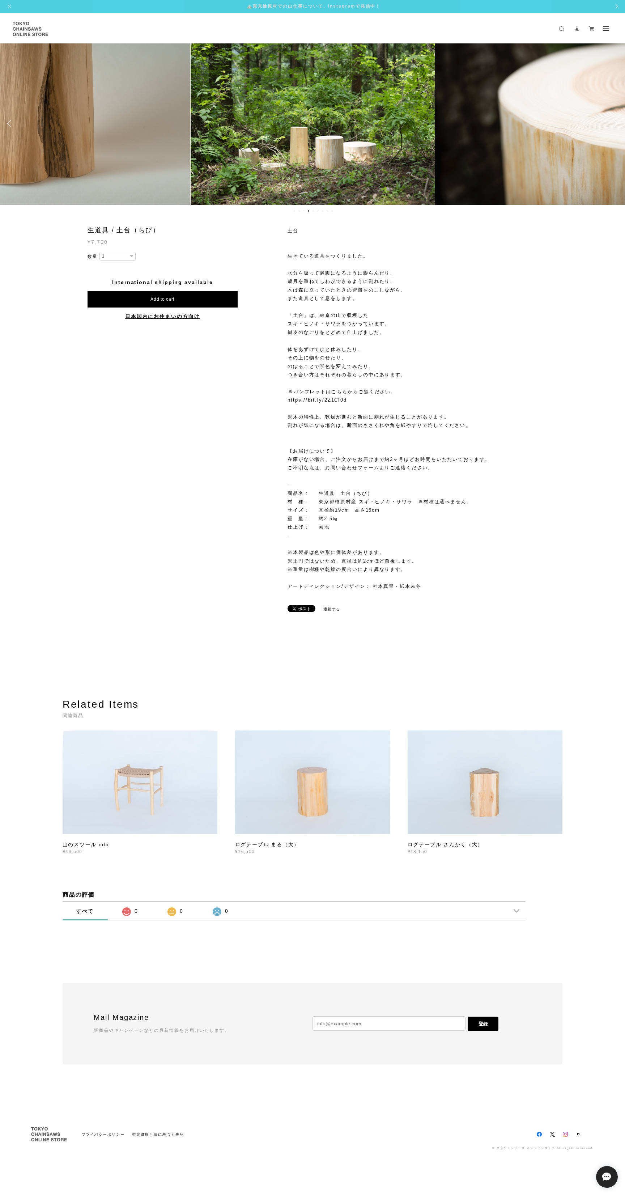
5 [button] (313, 211)
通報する (332, 609)
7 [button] (322, 211)
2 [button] (299, 211)
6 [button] (318, 211)
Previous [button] (10, 123)
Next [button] (614, 123)
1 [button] (294, 211)
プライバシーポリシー (103, 1134)
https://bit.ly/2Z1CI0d (317, 400)
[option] (313, 123)
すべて (85, 911)
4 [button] (308, 211)
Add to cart (162, 299)
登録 (483, 1023)
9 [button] (332, 211)
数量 (93, 256)
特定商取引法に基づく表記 (158, 1134)
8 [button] (327, 211)
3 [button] (304, 211)
